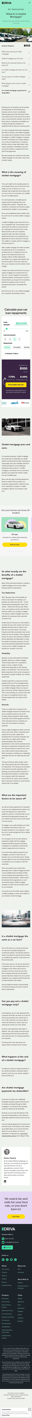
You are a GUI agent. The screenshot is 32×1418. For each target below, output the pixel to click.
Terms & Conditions (19, 1393)
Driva (6, 3)
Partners (20, 1283)
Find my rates (14, 545)
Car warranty (5, 1320)
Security (4, 1282)
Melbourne (21, 1302)
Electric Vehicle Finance (6, 1306)
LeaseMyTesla (6, 1327)
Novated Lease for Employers (23, 1287)
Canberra (20, 1318)
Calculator (21, 1272)
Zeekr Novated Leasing (6, 1337)
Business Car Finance (18, 9)
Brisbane (20, 1321)
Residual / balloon (11, 353)
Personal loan (6, 1302)
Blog (9, 9)
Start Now (16, 1216)
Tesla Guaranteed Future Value (7, 1331)
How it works (5, 1269)
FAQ (19, 1269)
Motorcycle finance (7, 1310)
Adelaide (20, 1311)
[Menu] (28, 3)
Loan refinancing (7, 1314)
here (19, 896)
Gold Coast (21, 1308)
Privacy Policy (6, 1415)
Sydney (20, 1298)
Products (4, 1272)
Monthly (26, 347)
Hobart (20, 1315)
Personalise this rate (16, 385)
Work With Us (23, 1279)
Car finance (5, 1298)
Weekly (7, 347)
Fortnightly (17, 347)
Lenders (4, 1279)
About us (4, 1275)
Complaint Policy (7, 1285)
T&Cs (16, 1370)
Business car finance (8, 1317)
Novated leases (6, 1323)
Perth (19, 1305)
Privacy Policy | (11, 1393)
